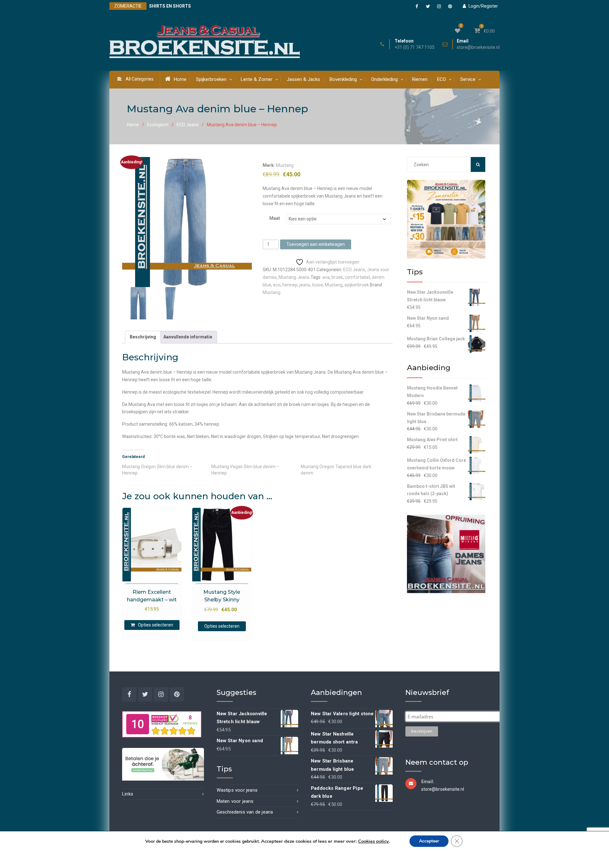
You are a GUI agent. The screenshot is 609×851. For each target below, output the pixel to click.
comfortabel (357, 277)
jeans (304, 284)
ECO (441, 79)
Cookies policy (373, 841)
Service (467, 79)
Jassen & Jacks (303, 79)
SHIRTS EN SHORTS (170, 6)
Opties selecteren (155, 624)
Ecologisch (157, 124)
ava (326, 277)
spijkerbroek (356, 284)
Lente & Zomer (256, 79)
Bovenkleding (343, 79)
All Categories (140, 79)
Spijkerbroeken (211, 79)
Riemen (420, 79)
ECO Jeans (188, 124)
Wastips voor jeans (237, 790)
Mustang (285, 165)
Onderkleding (384, 79)
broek (337, 277)
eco (276, 284)
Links (127, 794)
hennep (290, 284)
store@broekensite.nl (478, 47)
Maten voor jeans (235, 801)
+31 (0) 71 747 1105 (415, 47)
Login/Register (483, 6)
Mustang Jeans (294, 277)
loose (317, 284)
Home (180, 79)
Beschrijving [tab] (143, 336)
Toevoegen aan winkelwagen (315, 244)
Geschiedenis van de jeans (245, 812)
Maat (274, 218)
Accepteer (429, 841)
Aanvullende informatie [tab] (187, 336)
